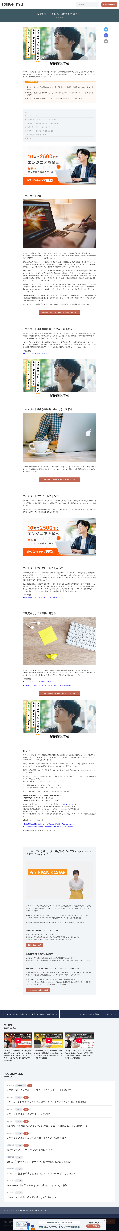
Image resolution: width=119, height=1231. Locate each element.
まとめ (28, 138)
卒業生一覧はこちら (33, 945)
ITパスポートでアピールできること (37, 127)
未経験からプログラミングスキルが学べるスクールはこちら (59, 312)
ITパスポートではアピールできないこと (39, 131)
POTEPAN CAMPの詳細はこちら (37, 990)
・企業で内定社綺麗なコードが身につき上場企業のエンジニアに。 (49, 824)
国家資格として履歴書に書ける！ (37, 135)
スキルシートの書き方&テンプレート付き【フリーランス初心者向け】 (47, 685)
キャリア (18, 1109)
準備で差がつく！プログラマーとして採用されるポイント (43, 597)
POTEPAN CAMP (108, 4)
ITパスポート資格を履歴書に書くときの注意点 (41, 123)
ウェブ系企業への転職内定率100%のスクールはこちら (59, 693)
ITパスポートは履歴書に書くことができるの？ (41, 119)
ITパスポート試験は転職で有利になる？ (37, 353)
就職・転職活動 (20, 1085)
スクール (18, 1097)
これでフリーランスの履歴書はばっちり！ (38, 681)
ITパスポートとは (32, 115)
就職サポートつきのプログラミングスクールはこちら (59, 479)
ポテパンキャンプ (67, 804)
